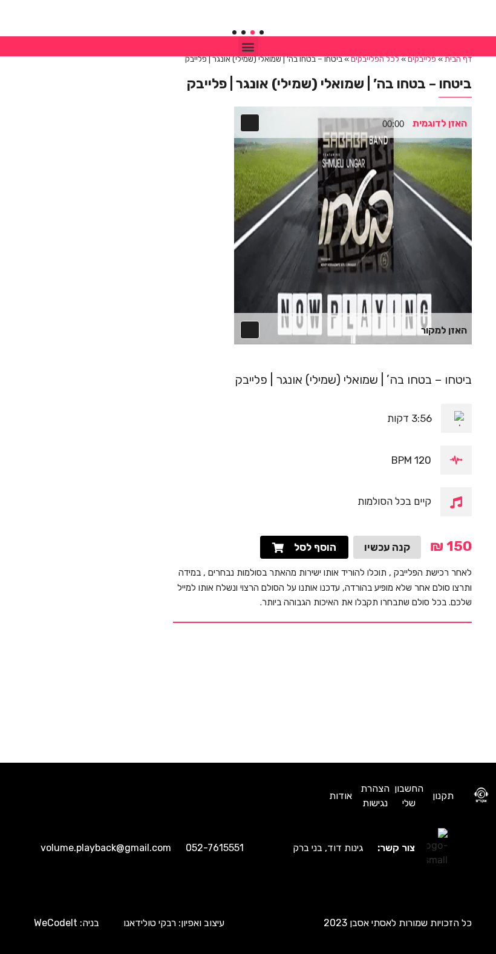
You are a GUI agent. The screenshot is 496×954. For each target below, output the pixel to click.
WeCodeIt (55, 923)
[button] (248, 46)
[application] (321, 126)
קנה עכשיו (387, 547)
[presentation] (261, 32)
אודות (340, 795)
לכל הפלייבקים (375, 59)
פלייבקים (422, 59)
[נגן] (250, 123)
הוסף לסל (315, 547)
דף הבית (458, 59)
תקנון (443, 795)
